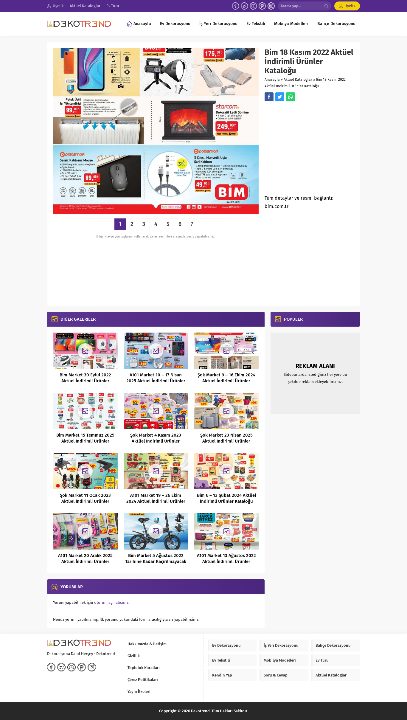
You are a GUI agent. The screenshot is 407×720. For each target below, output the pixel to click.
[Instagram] (271, 6)
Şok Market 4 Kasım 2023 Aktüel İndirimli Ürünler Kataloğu (155, 441)
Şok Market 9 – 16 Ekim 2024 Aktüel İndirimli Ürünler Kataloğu (226, 381)
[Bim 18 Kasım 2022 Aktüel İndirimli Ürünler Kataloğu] (156, 211)
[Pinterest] (262, 6)
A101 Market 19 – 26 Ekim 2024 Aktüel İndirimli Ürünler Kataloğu (155, 501)
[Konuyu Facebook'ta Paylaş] (269, 96)
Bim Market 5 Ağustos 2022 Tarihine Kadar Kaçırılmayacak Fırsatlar (155, 561)
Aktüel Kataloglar (298, 79)
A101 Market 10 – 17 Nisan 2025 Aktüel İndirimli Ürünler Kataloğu (155, 381)
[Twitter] (244, 6)
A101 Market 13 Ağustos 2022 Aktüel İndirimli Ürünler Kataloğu (226, 561)
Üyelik (349, 6)
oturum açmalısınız (111, 602)
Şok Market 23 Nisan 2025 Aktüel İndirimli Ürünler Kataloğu (226, 441)
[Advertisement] (315, 150)
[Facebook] (235, 6)
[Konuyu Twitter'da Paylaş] (279, 96)
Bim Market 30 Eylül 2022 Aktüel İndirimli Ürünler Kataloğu (85, 381)
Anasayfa (272, 79)
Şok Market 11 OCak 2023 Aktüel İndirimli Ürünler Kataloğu (85, 501)
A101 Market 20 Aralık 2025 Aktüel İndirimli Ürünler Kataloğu (85, 561)
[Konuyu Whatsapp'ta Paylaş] (290, 96)
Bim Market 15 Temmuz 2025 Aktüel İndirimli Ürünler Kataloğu (85, 441)
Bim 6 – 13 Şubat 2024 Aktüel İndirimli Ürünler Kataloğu (226, 498)
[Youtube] (253, 6)
